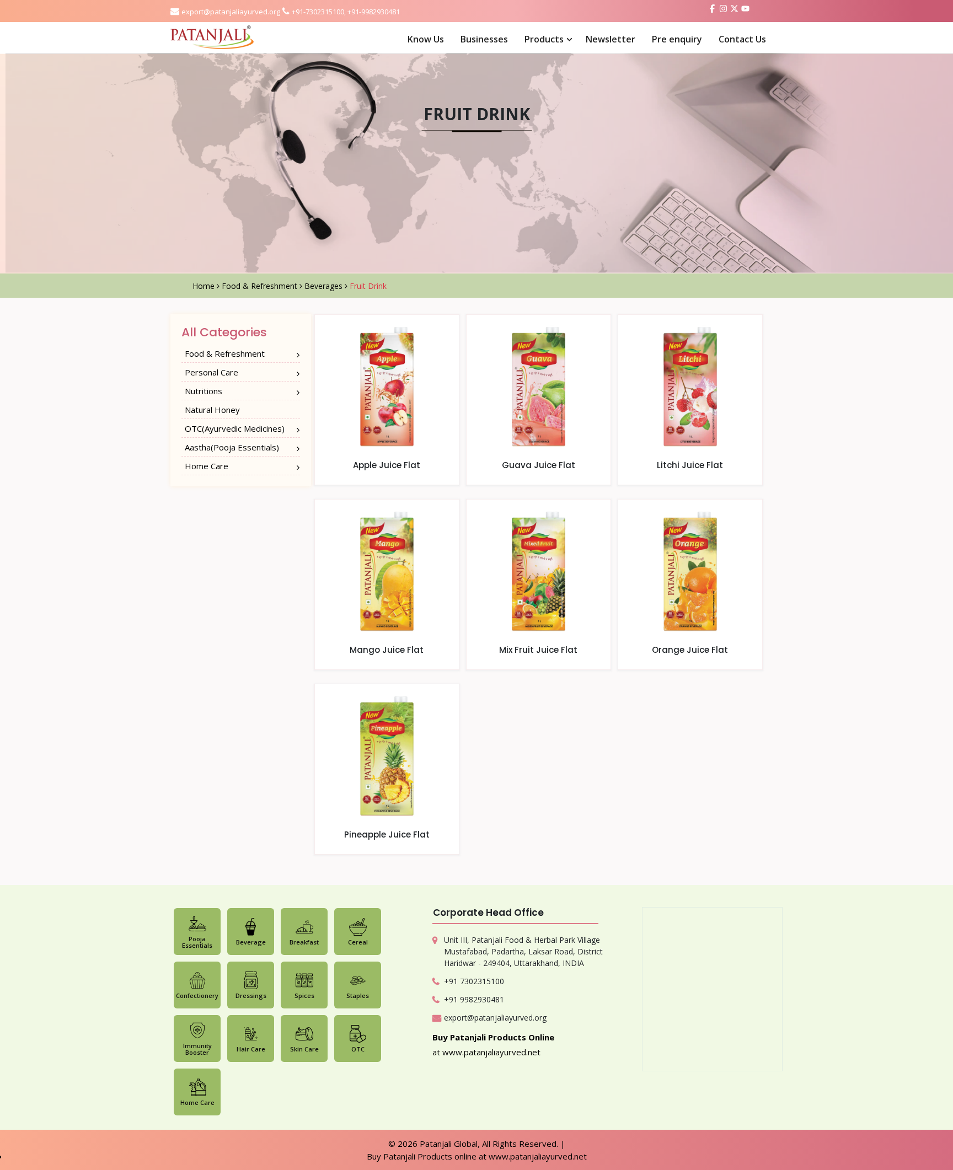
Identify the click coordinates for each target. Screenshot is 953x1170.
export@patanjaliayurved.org (230, 12)
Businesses (484, 39)
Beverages (324, 286)
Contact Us (742, 39)
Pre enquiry (677, 39)
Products (544, 39)
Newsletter (610, 39)
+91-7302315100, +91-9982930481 (346, 12)
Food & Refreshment (260, 286)
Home (204, 286)
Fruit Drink (368, 286)
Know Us (426, 39)
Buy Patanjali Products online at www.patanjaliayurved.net (477, 1156)
